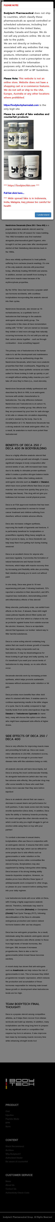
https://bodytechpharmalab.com (21, 105)
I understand (43, 214)
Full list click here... (14, 193)
